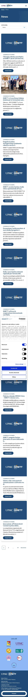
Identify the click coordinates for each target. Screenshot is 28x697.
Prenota (14, 693)
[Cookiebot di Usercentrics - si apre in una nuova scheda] (19, 319)
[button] (26, 6)
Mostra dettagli (19, 364)
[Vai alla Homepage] (6, 5)
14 (17, 547)
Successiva (23, 547)
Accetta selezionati (14, 372)
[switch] (24, 349)
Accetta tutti (14, 368)
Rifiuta (14, 377)
